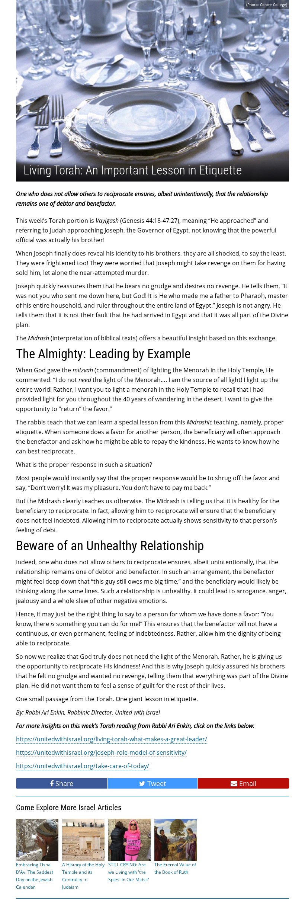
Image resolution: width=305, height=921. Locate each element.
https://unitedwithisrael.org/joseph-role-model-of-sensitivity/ (101, 752)
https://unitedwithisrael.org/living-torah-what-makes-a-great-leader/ (111, 739)
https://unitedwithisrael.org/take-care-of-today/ (82, 766)
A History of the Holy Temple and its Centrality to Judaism (83, 875)
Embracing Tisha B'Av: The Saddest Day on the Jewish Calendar (34, 875)
